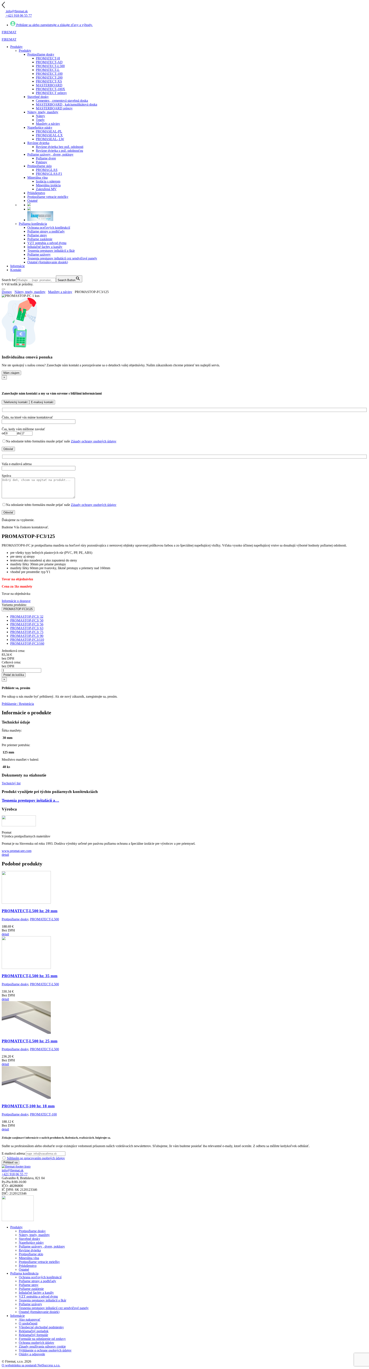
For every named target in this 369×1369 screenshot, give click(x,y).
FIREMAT (9, 32)
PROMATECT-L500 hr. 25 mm (29, 1041)
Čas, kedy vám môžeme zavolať (23, 429)
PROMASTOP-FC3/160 (27, 643)
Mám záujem (11, 372)
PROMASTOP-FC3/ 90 (26, 636)
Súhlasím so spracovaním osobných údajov (36, 1158)
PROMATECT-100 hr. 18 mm (28, 1106)
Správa (6, 475)
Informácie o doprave (16, 601)
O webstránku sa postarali (31, 1365)
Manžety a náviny (60, 292)
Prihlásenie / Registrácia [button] (18, 704)
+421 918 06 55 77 (15, 1174)
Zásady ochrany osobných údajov (93, 441)
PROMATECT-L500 (44, 919)
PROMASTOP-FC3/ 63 (26, 628)
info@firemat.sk (12, 1170)
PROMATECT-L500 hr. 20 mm (29, 911)
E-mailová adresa (13, 1153)
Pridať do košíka (13, 674)
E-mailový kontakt (42, 402)
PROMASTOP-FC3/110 (27, 639)
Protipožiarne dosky (15, 919)
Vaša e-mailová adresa (17, 464)
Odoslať (8, 449)
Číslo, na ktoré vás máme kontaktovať (27, 417)
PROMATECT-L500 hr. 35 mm (29, 976)
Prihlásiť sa (10, 1162)
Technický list (11, 783)
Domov (7, 292)
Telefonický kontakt (15, 402)
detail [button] (5, 854)
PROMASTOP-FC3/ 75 (26, 632)
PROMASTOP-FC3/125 (18, 609)
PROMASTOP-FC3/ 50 (26, 620)
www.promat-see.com (16, 851)
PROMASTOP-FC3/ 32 (26, 616)
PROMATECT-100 (43, 1114)
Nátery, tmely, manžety (30, 292)
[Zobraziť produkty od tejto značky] (19, 825)
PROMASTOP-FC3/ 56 (26, 624)
